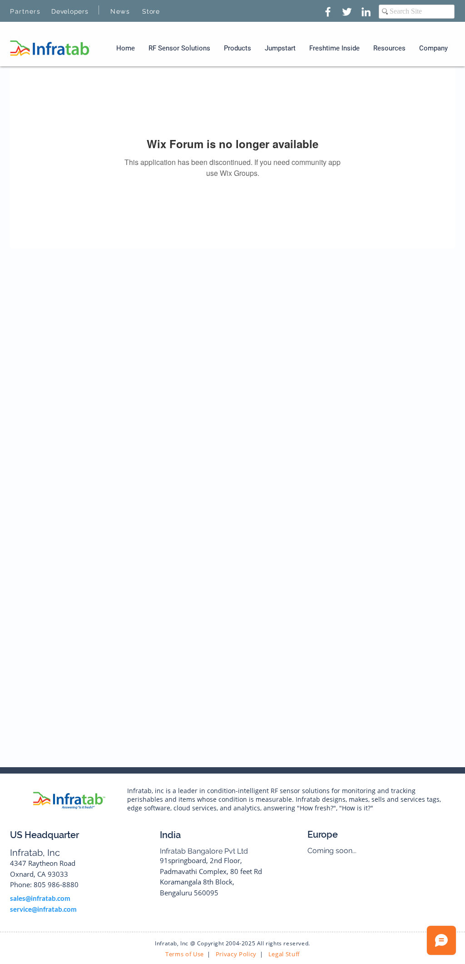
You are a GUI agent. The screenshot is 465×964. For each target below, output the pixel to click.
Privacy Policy (235, 954)
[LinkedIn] (366, 11)
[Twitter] (347, 11)
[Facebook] (328, 11)
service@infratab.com (43, 909)
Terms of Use (184, 954)
